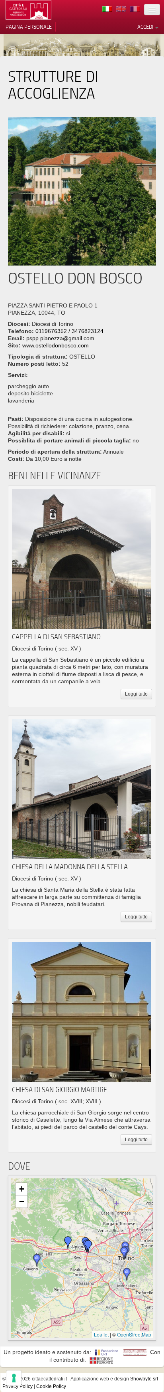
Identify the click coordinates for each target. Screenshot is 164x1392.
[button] (124, 1253)
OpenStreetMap (134, 1334)
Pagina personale (29, 26)
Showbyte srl (144, 1379)
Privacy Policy (17, 1386)
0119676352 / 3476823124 (69, 331)
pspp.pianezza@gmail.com (60, 338)
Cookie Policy (51, 1386)
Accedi (145, 26)
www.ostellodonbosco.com (55, 345)
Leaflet (101, 1334)
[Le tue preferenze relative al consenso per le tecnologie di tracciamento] (13, 1378)
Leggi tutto (136, 694)
